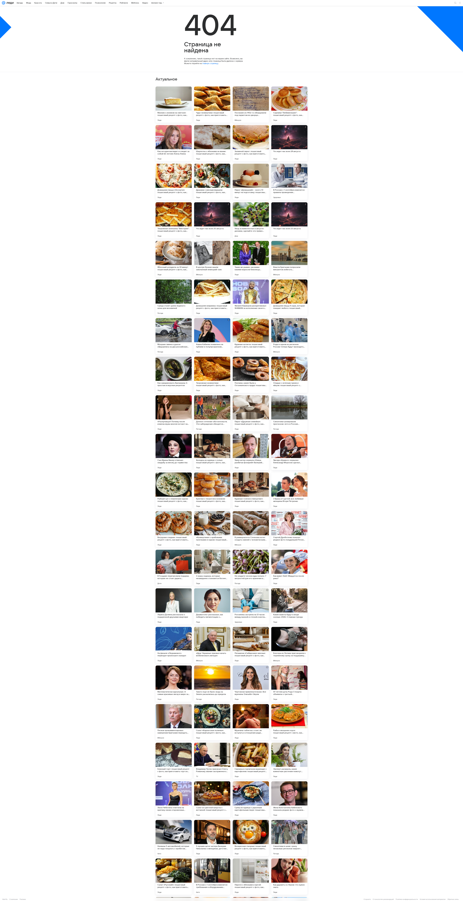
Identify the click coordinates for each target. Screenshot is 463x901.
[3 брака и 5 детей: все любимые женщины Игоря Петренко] (289, 491)
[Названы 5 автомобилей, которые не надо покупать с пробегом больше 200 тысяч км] (174, 838)
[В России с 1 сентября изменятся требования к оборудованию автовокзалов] (212, 877)
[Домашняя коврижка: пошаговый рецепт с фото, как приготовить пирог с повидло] (212, 298)
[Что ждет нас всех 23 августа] (289, 220)
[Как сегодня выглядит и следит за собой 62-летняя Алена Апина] (174, 143)
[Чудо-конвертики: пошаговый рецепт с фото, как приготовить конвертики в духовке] (212, 104)
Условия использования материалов (433, 899)
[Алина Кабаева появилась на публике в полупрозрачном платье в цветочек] (212, 336)
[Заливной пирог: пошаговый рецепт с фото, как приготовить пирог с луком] (251, 143)
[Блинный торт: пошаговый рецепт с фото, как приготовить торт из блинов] (174, 761)
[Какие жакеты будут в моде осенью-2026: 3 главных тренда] (289, 606)
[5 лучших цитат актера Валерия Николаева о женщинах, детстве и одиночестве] (212, 838)
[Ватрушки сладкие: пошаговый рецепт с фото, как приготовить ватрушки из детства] (174, 529)
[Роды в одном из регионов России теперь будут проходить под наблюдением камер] (289, 336)
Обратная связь (453, 899)
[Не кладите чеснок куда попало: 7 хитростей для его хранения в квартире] (251, 568)
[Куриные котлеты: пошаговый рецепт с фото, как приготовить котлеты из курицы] (251, 336)
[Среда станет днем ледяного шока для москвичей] (174, 298)
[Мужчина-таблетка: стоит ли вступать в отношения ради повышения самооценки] (251, 722)
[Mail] (3, 3)
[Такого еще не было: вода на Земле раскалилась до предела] (212, 684)
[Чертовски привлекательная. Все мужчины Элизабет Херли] (251, 684)
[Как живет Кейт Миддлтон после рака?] (289, 568)
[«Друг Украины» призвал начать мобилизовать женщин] (212, 645)
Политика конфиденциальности (407, 899)
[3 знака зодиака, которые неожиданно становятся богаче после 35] (212, 568)
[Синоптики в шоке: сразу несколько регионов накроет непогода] (289, 838)
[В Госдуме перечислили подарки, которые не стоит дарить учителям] (174, 568)
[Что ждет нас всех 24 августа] (289, 143)
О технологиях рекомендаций (383, 899)
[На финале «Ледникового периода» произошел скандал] (174, 645)
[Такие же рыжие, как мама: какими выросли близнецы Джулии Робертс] (251, 259)
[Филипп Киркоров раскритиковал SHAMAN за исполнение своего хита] (251, 298)
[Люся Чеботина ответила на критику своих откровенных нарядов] (174, 799)
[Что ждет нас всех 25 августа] (212, 220)
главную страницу (210, 63)
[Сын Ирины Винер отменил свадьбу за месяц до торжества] (174, 452)
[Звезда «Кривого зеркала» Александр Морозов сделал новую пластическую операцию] (289, 452)
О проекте (367, 899)
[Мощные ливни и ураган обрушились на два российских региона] (174, 336)
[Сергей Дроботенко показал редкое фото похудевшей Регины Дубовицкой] (289, 529)
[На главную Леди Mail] (9, 3)
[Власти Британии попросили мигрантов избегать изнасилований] (289, 259)
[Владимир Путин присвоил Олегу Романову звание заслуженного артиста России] (212, 761)
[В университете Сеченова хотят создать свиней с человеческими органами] (251, 529)
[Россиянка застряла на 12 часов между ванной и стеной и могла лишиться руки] (251, 606)
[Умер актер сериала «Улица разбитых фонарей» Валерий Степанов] (251, 452)
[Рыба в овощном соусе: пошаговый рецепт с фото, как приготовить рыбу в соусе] (289, 722)
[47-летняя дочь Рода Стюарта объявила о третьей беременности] (289, 684)
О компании (13, 899)
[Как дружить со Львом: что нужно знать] (289, 877)
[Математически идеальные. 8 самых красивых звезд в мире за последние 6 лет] (174, 684)
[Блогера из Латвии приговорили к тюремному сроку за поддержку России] (289, 645)
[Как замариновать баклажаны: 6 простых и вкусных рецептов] (174, 375)
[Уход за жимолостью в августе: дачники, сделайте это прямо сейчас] (251, 220)
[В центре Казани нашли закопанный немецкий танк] (212, 259)
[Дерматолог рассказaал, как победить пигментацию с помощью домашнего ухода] (212, 606)
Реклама (23, 899)
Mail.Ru (4, 899)
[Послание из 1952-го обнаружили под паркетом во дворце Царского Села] (251, 104)
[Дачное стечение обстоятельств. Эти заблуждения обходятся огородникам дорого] (212, 413)
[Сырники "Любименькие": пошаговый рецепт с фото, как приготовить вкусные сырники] (289, 104)
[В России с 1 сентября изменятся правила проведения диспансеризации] (289, 182)
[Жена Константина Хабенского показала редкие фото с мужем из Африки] (289, 799)
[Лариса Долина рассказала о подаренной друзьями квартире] (174, 606)
